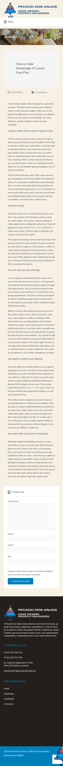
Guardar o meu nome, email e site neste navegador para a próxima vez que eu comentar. (30, 573)
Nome (11, 534)
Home (6, 688)
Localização (9, 698)
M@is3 (20, 755)
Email (11, 545)
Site (9, 556)
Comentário (14, 501)
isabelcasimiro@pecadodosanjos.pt (20, 671)
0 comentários (41, 92)
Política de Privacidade (38, 751)
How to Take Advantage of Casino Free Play (30, 68)
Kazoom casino (33, 387)
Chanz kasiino (36, 227)
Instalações (9, 693)
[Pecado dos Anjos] (30, 10)
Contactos (8, 704)
